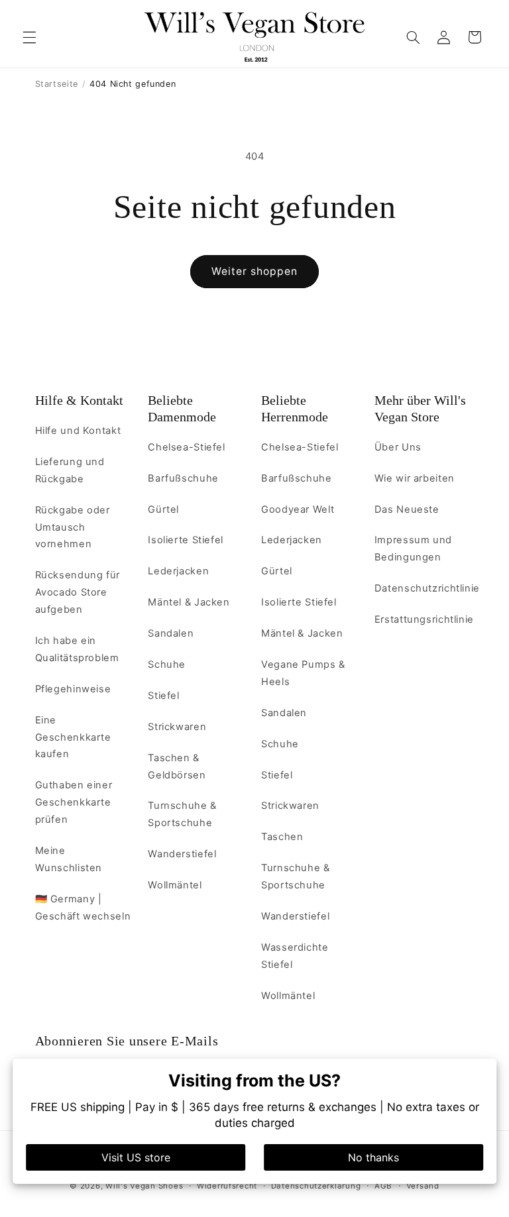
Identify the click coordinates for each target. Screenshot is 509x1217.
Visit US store (135, 1157)
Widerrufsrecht (227, 1186)
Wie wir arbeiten (414, 478)
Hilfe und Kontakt (78, 431)
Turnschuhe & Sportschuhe (182, 814)
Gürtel (163, 509)
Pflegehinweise (73, 689)
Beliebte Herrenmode (294, 408)
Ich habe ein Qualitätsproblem (77, 649)
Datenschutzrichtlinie (427, 588)
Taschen (282, 837)
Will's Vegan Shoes (144, 1186)
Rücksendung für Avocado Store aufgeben (77, 592)
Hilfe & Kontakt (79, 400)
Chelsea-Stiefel (186, 447)
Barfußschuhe (183, 478)
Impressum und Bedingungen (413, 548)
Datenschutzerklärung (316, 1186)
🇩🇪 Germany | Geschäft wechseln (83, 907)
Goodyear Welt (297, 509)
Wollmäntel (174, 885)
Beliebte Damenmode (182, 408)
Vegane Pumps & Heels (303, 673)
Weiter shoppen (254, 271)
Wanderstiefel (182, 854)
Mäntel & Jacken (188, 602)
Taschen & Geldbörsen (176, 766)
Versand (422, 1186)
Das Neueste (406, 509)
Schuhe (167, 664)
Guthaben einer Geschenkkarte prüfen (74, 802)
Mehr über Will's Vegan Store (420, 408)
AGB (383, 1186)
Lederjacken (178, 571)
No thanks (373, 1157)
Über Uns (398, 447)
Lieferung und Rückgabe (70, 470)
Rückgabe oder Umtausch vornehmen (72, 527)
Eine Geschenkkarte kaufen (73, 737)
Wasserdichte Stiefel (295, 956)
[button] (29, 37)
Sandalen (171, 633)
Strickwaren (177, 727)
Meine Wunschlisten (69, 859)
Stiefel (163, 696)
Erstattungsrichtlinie (424, 619)
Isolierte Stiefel (185, 540)
